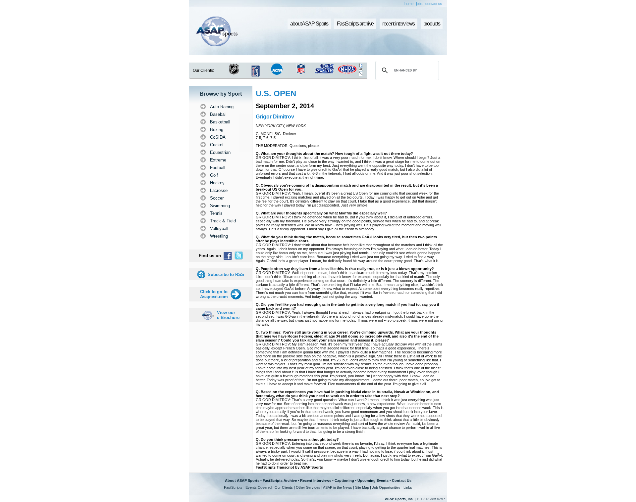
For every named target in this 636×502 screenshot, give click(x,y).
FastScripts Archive (280, 480)
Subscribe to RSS (226, 274)
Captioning (344, 480)
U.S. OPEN (276, 93)
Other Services (308, 487)
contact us (433, 4)
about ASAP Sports (309, 23)
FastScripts (233, 487)
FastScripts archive (355, 23)
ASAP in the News (337, 487)
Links (407, 487)
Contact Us (401, 480)
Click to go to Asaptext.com (214, 294)
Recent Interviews (315, 480)
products (431, 23)
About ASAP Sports (242, 480)
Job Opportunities (386, 487)
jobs (419, 4)
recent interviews (398, 23)
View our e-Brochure (228, 315)
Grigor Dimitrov (275, 116)
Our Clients (284, 487)
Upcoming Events (373, 480)
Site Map (362, 487)
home (408, 4)
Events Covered (258, 487)
